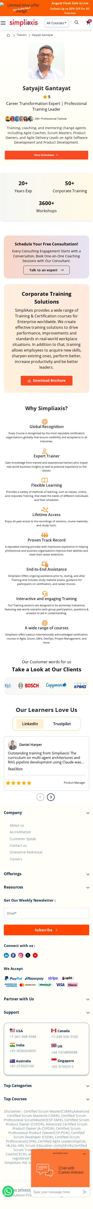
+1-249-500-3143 (64, 1036)
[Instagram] (20, 954)
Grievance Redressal (26, 852)
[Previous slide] (40, 797)
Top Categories (18, 1085)
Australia (23, 1061)
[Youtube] (34, 954)
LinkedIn (30, 723)
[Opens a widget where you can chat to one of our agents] (60, 1172)
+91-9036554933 (23, 1051)
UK (59, 1046)
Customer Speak (23, 839)
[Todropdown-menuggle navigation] (3, 22)
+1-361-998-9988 (23, 1036)
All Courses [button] (55, 23)
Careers (16, 859)
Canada (63, 1031)
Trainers (21, 35)
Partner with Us (19, 999)
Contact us (18, 845)
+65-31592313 (62, 1066)
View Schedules (44, 155)
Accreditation (20, 832)
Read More (15, 769)
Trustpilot (62, 723)
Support (11, 1012)
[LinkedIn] (4, 954)
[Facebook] (12, 954)
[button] (88, 23)
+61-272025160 (22, 1066)
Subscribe (44, 929)
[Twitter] (27, 954)
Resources (13, 887)
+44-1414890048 (64, 1052)
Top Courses (15, 1098)
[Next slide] (51, 797)
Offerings (12, 873)
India (20, 1045)
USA (19, 1031)
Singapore (65, 1060)
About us (17, 825)
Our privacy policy (25, 1189)
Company (13, 812)
